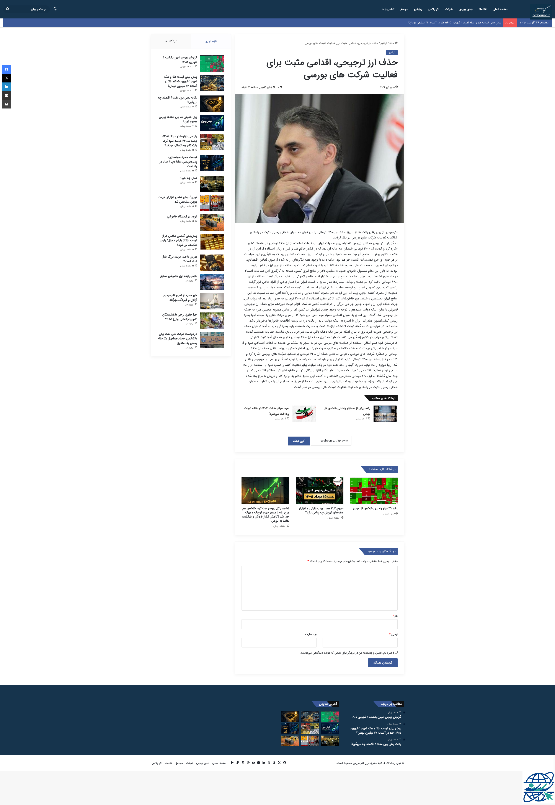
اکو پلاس (433, 9)
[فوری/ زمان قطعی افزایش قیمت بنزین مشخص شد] (212, 203)
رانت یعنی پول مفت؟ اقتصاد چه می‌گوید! (477, 22)
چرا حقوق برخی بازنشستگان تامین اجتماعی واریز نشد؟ (179, 317)
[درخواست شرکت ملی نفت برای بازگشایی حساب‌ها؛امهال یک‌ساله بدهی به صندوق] (212, 340)
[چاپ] (6, 104)
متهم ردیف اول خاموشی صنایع (178, 276)
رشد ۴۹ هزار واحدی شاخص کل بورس (375, 508)
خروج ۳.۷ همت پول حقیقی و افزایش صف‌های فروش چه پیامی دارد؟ (320, 510)
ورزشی (418, 9)
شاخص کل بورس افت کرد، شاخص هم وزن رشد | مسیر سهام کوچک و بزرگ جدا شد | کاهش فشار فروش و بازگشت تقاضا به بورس (265, 514)
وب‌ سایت (311, 634)
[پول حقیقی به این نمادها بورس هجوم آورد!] (212, 123)
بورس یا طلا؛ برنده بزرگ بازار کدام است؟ (179, 259)
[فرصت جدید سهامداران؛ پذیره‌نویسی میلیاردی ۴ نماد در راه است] (212, 163)
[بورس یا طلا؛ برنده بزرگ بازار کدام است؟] (212, 263)
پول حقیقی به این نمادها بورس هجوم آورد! (178, 119)
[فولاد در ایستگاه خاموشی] (212, 222)
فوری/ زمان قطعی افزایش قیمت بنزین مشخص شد (177, 199)
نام (395, 616)
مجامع (404, 9)
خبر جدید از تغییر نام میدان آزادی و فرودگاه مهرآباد (180, 297)
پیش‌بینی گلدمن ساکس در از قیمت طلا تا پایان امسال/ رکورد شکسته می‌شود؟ (178, 240)
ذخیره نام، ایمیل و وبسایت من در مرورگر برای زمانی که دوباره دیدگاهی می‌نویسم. (347, 653)
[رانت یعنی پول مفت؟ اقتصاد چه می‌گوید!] (212, 103)
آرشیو (383, 43)
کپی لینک (299, 441)
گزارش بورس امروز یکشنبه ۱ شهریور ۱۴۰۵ (180, 59)
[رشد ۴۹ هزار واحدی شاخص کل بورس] (374, 490)
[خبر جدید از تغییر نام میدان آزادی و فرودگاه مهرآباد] (212, 301)
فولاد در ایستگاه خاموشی (182, 216)
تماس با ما (388, 9)
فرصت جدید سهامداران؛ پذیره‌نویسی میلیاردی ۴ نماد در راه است (178, 162)
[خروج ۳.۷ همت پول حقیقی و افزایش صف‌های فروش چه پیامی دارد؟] (319, 490)
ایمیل (393, 634)
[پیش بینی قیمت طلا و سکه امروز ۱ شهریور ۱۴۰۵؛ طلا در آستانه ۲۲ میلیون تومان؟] (212, 83)
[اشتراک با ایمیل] (6, 95)
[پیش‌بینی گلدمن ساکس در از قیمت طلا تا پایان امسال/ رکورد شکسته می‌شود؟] (212, 242)
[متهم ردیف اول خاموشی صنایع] (212, 282)
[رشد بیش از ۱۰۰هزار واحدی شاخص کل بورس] (385, 414)
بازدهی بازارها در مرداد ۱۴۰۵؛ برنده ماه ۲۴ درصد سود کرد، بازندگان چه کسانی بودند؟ (179, 141)
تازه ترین (211, 41)
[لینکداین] (6, 86)
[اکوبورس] (541, 12)
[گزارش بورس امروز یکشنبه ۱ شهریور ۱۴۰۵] (212, 63)
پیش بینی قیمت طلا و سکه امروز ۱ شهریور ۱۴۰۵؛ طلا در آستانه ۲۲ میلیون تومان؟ (180, 81)
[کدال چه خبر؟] (212, 184)
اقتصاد (482, 9)
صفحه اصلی (500, 9)
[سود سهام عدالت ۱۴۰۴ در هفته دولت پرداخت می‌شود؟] (304, 414)
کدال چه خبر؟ (188, 178)
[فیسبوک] (6, 69)
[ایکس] (6, 78)
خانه (392, 43)
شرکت (449, 9)
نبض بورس (466, 9)
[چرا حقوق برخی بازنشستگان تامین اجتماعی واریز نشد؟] (212, 320)
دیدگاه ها (171, 41)
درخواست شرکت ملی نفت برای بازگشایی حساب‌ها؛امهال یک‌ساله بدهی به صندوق (177, 338)
